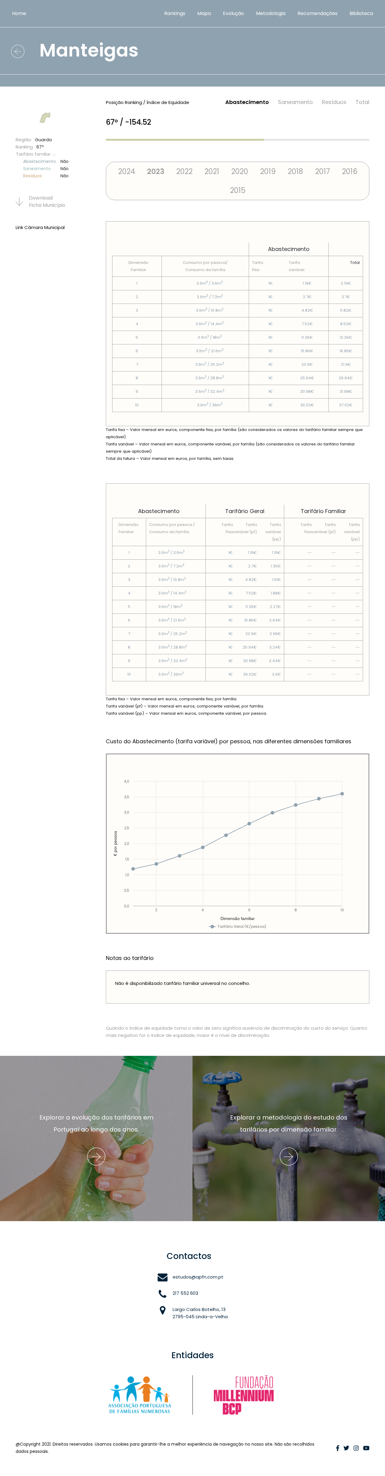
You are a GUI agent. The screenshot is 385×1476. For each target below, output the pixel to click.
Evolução (233, 13)
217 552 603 (185, 1293)
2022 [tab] (184, 171)
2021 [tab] (212, 171)
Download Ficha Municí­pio (47, 201)
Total (362, 102)
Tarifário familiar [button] (34, 154)
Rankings (174, 13)
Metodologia (270, 13)
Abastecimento (247, 102)
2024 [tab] (126, 171)
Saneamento (295, 102)
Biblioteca (361, 13)
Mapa (204, 13)
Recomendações (317, 13)
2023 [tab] (155, 171)
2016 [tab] (349, 171)
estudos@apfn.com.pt (198, 1277)
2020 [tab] (239, 171)
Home (19, 13)
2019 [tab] (268, 171)
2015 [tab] (237, 190)
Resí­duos (334, 102)
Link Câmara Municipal (40, 227)
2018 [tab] (295, 171)
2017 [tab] (322, 171)
